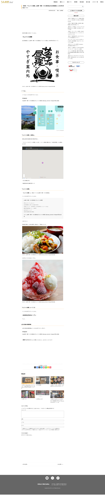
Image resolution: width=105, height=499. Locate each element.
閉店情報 (75, 1)
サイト (22, 425)
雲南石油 (101, 1)
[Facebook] (37, 367)
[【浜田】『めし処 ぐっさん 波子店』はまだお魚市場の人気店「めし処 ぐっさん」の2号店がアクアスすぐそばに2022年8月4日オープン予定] (57, 394)
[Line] (46, 367)
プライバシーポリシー (45, 429)
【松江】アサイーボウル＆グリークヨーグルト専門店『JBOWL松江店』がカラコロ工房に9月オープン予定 (76, 57)
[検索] (82, 6)
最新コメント (62, 1)
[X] (35, 367)
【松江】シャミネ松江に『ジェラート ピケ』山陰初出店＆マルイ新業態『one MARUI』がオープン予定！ (76, 28)
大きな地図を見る (26, 180)
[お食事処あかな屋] (42, 394)
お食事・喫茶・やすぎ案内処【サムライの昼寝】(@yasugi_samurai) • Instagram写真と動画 (40, 86)
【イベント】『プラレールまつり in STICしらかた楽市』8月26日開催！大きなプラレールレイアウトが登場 (76, 41)
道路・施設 (88, 1)
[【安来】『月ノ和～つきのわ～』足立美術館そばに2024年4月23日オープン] (57, 380)
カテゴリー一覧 (95, 1)
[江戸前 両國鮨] (42, 380)
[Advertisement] (42, 449)
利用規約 (52, 429)
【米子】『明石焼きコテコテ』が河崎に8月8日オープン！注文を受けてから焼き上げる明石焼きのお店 (76, 20)
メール (22, 422)
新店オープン (69, 1)
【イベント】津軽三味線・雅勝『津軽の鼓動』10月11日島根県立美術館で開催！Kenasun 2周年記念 (76, 52)
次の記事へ (60, 464)
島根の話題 (82, 1)
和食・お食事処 (60, 10)
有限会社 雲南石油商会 (43, 484)
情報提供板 (55, 1)
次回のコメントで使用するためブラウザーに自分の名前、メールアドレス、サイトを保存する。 (41, 428)
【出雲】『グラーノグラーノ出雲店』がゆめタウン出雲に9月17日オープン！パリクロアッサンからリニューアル (76, 33)
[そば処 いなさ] (28, 394)
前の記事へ (25, 464)
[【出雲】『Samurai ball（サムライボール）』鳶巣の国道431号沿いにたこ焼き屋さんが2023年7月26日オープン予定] (28, 380)
